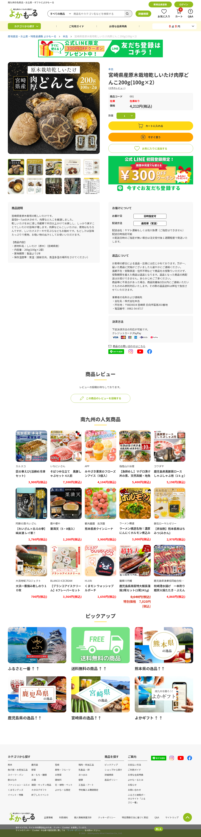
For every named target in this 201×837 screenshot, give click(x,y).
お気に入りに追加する (154, 148)
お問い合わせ (134, 789)
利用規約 (63, 817)
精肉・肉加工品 (86, 764)
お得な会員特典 (118, 26)
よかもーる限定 (62, 789)
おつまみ (83, 774)
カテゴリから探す (24, 26)
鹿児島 (34, 764)
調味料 (58, 779)
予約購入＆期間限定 (88, 789)
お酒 (33, 779)
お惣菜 (58, 774)
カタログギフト (39, 789)
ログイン (183, 4)
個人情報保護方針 (83, 817)
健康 (81, 779)
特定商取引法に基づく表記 (135, 817)
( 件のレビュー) (116, 88)
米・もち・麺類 (39, 774)
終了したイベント (40, 794)
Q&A (157, 817)
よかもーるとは (135, 779)
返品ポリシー (111, 779)
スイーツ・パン (15, 774)
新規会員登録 (160, 4)
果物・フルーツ (62, 769)
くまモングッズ (15, 789)
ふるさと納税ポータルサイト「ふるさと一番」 (136, 798)
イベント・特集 (15, 794)
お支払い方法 (134, 764)
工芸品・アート (86, 784)
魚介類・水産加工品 (18, 769)
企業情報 (48, 817)
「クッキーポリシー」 (75, 830)
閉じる (158, 829)
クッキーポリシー (107, 817)
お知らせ (132, 784)
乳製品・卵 (84, 769)
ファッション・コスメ (19, 784)
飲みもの (12, 779)
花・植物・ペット (64, 784)
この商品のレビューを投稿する (103, 398)
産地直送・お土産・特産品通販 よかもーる (32, 36)
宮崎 (57, 764)
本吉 (65, 36)
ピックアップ (111, 764)
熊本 (10, 764)
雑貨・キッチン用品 (41, 784)
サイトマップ (172, 817)
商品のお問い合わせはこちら (129, 346)
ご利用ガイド (76, 26)
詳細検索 (143, 14)
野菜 (33, 769)
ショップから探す (113, 769)
